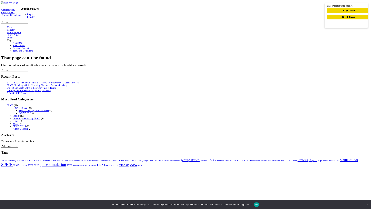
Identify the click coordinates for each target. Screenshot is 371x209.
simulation (349, 159)
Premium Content (21, 48)
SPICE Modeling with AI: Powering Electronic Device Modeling (37, 85)
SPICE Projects (14, 32)
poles (295, 160)
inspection (203, 160)
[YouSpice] (9, 2)
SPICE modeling (20, 165)
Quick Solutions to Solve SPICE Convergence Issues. (31, 88)
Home (10, 27)
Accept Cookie (348, 10)
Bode (66, 160)
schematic (335, 160)
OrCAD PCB (25, 113)
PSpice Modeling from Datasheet (34, 110)
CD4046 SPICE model (17, 93)
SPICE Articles (14, 35)
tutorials (124, 165)
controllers (113, 160)
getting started (190, 160)
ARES (55, 160)
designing (143, 160)
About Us (17, 43)
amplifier (23, 160)
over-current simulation (276, 160)
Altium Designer (20, 129)
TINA (15, 123)
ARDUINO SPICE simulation (39, 160)
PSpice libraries (324, 160)
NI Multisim (227, 160)
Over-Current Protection (259, 160)
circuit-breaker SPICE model (83, 160)
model (219, 160)
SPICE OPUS (19, 126)
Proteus (16, 116)
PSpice (313, 160)
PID (290, 160)
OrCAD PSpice (20, 108)
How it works (19, 45)
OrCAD (236, 160)
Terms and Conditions (11, 15)
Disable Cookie (348, 17)
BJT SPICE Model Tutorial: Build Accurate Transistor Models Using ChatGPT (43, 82)
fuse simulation (175, 160)
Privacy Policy (7, 12)
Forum (10, 37)
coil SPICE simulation (100, 160)
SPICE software (73, 165)
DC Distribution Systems (128, 160)
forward (166, 160)
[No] (367, 204)
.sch (2, 160)
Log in (30, 14)
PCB (286, 160)
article (60, 160)
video (133, 165)
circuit (71, 160)
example (160, 160)
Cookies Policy (8, 10)
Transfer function (111, 165)
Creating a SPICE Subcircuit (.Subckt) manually (29, 90)
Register (31, 17)
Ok (256, 204)
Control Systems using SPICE (26, 118)
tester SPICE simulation (88, 165)
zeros (139, 165)
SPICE (10, 105)
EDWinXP (151, 160)
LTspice (16, 121)
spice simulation (53, 164)
